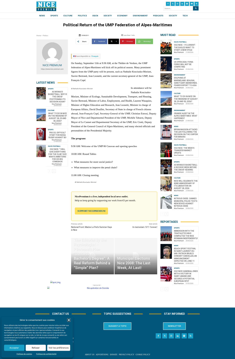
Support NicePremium (91, 211)
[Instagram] (177, 4)
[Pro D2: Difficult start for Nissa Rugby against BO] (41, 134)
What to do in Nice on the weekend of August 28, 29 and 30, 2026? (57, 117)
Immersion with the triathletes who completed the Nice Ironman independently (186, 234)
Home (38, 35)
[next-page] (54, 171)
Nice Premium (52, 65)
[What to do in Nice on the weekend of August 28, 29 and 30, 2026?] (41, 115)
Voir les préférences (59, 347)
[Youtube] (192, 4)
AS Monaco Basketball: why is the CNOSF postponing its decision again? (57, 97)
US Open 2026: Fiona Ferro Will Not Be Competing (183, 64)
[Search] (196, 8)
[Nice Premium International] (46, 6)
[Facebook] (168, 4)
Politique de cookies (24, 354)
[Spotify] (187, 4)
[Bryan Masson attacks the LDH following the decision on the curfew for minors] (166, 132)
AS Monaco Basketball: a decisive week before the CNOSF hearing (186, 167)
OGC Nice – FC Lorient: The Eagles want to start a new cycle (185, 47)
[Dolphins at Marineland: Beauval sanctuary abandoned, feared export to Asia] (166, 80)
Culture (51, 110)
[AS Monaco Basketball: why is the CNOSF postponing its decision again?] (41, 93)
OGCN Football (54, 146)
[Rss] (196, 4)
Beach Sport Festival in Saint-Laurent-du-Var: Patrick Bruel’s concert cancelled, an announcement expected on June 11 (185, 255)
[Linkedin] (182, 4)
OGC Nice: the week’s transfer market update (184, 150)
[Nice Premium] (52, 52)
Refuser (36, 347)
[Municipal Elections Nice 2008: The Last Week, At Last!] (136, 256)
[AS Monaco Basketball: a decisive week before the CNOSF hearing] (166, 166)
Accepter (14, 347)
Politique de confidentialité (46, 354)
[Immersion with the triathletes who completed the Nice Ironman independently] (166, 233)
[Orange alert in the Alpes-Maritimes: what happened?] (166, 115)
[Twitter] (173, 4)
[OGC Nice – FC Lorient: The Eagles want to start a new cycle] (166, 46)
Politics (45, 35)
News (176, 126)
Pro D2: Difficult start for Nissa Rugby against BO (57, 135)
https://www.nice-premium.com (52, 69)
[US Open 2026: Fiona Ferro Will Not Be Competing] (166, 63)
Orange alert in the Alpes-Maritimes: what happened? (185, 115)
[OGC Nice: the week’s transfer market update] (166, 149)
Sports (50, 88)
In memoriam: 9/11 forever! (144, 227)
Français (95, 56)
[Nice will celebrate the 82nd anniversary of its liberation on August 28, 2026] (166, 183)
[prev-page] (49, 171)
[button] (68, 320)
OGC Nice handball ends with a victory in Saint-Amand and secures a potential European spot (186, 276)
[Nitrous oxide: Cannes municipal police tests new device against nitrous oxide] (166, 201)
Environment (179, 75)
